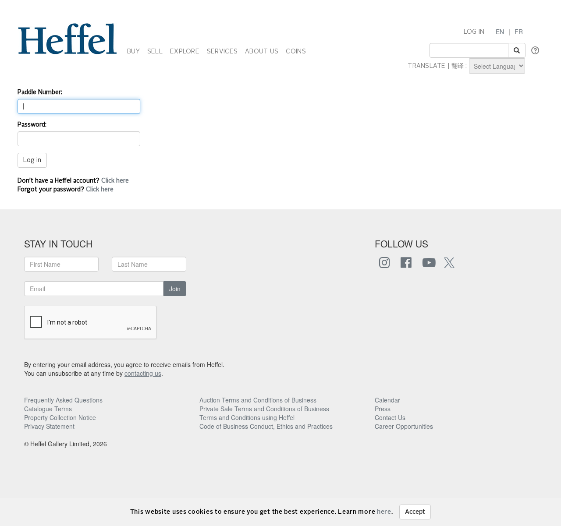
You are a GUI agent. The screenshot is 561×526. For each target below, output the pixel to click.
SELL (155, 52)
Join (175, 288)
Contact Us (390, 417)
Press (383, 408)
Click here (115, 181)
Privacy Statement (49, 426)
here (384, 512)
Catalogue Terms (48, 408)
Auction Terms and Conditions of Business (257, 399)
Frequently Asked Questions (63, 399)
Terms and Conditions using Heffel (247, 417)
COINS (295, 52)
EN (500, 31)
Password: (32, 125)
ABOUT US (261, 52)
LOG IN (474, 32)
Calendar (387, 399)
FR (519, 31)
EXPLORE (184, 52)
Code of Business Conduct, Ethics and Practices (266, 426)
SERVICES (222, 52)
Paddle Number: (40, 92)
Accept (415, 512)
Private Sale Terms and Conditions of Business (264, 408)
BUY (133, 52)
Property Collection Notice (60, 417)
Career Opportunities (404, 426)
